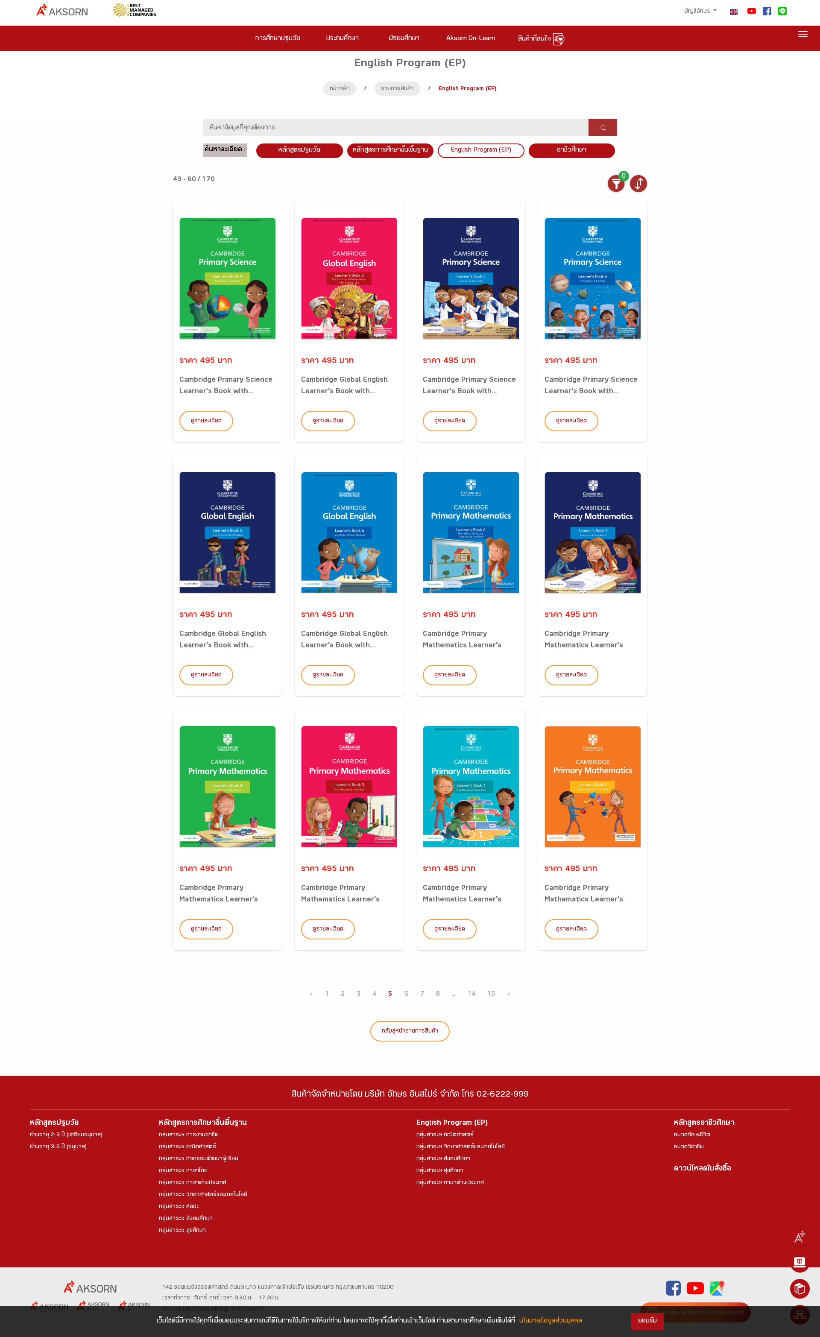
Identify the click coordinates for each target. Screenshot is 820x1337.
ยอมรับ (647, 1321)
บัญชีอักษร (698, 12)
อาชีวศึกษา (571, 150)
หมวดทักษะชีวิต (692, 1135)
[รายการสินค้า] (800, 1289)
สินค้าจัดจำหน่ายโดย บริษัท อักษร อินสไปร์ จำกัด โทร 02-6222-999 (410, 1095)
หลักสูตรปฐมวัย (54, 1124)
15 (491, 995)
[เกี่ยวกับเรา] (800, 1236)
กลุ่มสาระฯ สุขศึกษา (182, 1231)
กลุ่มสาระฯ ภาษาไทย (183, 1171)
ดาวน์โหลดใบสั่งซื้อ (702, 1169)
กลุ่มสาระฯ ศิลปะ (179, 1207)
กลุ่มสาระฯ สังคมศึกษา (186, 1219)
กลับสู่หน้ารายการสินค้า (410, 1031)
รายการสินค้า (397, 89)
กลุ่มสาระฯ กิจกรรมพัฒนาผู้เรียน (198, 1159)
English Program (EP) (481, 150)
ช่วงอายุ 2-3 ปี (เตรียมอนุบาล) (66, 1135)
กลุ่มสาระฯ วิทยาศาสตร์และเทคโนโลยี (203, 1195)
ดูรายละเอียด (206, 421)
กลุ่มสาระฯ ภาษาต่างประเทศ (192, 1183)
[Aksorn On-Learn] (800, 1263)
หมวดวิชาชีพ (689, 1147)
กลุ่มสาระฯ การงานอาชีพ (189, 1135)
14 (471, 995)
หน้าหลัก (340, 89)
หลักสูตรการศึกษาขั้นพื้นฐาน (390, 150)
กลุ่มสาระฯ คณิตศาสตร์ (187, 1147)
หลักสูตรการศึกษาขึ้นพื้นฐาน (203, 1124)
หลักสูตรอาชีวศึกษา (704, 1124)
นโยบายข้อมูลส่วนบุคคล (550, 1321)
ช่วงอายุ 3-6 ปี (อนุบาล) (58, 1147)
